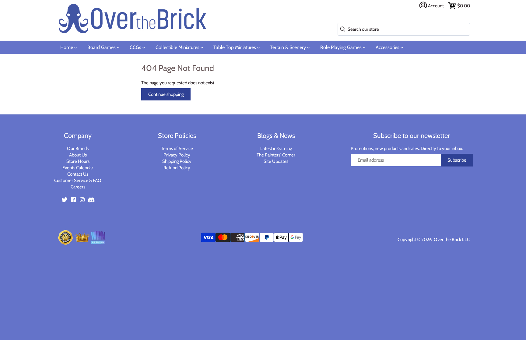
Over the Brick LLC (451, 239)
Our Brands (78, 148)
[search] (341, 29)
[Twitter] (64, 199)
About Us (78, 155)
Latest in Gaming (276, 148)
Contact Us (77, 174)
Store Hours (77, 161)
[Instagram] (82, 199)
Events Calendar (77, 167)
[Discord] (91, 199)
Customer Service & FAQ (77, 180)
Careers (78, 187)
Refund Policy (176, 167)
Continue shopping (166, 94)
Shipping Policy (176, 161)
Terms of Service (177, 148)
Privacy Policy (176, 155)
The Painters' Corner (276, 155)
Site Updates (276, 161)
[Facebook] (73, 199)
